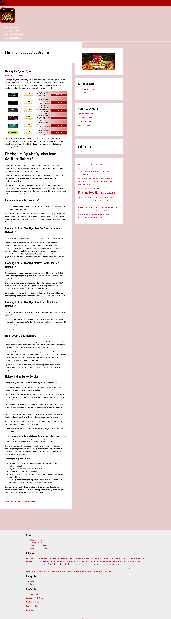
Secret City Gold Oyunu (94, 207)
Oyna (2, 4)
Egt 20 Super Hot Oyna (106, 178)
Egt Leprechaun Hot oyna (106, 181)
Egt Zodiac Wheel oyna (92, 185)
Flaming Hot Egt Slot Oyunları (19, 71)
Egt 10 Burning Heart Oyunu (85, 178)
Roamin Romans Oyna (92, 204)
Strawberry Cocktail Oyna (84, 211)
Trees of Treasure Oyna (84, 217)
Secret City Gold (84, 125)
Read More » (20, 501)
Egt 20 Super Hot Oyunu (83, 181)
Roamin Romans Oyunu (103, 204)
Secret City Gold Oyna (83, 207)
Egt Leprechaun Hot (85, 114)
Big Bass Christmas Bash (84, 168)
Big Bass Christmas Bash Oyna (99, 168)
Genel (84, 93)
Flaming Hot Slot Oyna (12, 38)
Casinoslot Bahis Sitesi (86, 117)
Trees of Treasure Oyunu (97, 217)
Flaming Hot (82, 188)
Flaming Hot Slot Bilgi (107, 193)
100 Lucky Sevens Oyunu (106, 164)
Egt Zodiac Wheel (84, 121)
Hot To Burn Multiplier (83, 200)
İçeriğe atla (4, 7)
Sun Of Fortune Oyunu (94, 214)
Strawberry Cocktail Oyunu (97, 211)
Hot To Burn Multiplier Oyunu (111, 200)
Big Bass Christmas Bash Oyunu (86, 171)
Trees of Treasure (104, 214)
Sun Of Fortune (107, 211)
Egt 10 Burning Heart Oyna (107, 174)
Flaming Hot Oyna (93, 188)
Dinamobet (82, 129)
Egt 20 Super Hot (96, 178)
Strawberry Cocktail (112, 207)
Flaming (8, 80)
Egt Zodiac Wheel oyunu (104, 185)
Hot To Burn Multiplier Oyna (96, 200)
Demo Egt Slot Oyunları (83, 174)
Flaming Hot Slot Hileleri (13, 34)
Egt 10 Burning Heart (95, 174)
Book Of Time (98, 171)
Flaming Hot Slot (10, 27)
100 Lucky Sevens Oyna (93, 164)
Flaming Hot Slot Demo (86, 197)
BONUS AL (59, 95)
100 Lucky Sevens (82, 164)
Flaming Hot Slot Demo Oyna (104, 197)
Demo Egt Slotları (106, 171)
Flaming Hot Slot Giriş (12, 31)
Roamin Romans (82, 204)
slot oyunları (104, 207)
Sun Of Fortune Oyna (83, 214)
